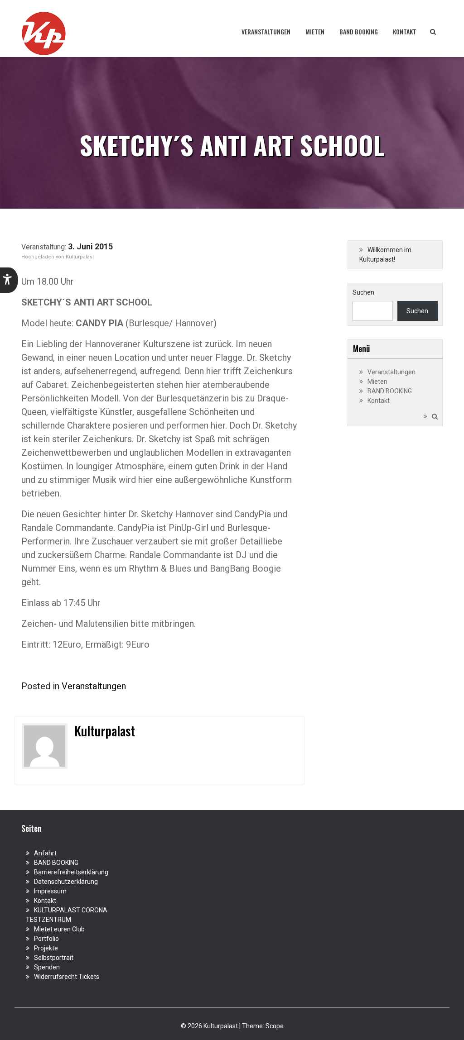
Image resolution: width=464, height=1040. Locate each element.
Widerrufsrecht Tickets (66, 976)
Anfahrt (45, 853)
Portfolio (46, 938)
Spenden (47, 967)
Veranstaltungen (266, 31)
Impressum (50, 891)
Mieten (314, 31)
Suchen (363, 292)
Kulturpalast (80, 257)
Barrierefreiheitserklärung (71, 872)
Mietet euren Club (59, 929)
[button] (9, 280)
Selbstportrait (53, 957)
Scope (275, 1026)
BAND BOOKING (358, 31)
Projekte (46, 948)
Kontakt (404, 31)
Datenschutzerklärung (66, 881)
